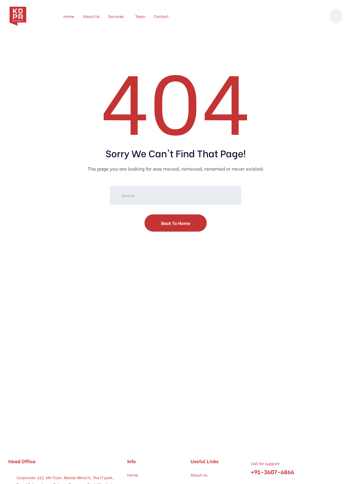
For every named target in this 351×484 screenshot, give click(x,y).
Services (116, 16)
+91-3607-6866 (272, 471)
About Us (91, 16)
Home (69, 16)
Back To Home (175, 223)
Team (140, 16)
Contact (161, 16)
